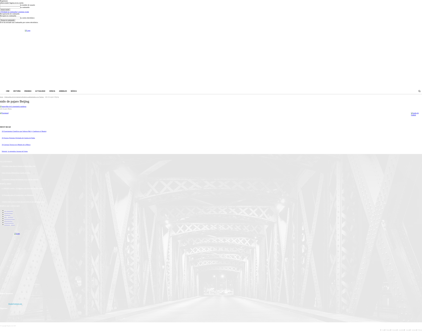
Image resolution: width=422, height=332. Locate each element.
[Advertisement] (180, 58)
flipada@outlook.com (15, 304)
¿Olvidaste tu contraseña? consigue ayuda (14, 12)
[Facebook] (408, 25)
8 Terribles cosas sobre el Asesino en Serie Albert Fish (18, 166)
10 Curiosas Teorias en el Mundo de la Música (16, 145)
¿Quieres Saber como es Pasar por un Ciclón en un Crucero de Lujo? (23, 202)
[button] (419, 91)
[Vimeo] (417, 25)
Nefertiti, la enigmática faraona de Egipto (15, 151)
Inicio (1, 97)
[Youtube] (420, 25)
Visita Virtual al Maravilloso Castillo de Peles (16, 173)
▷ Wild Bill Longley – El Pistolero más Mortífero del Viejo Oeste (22, 188)
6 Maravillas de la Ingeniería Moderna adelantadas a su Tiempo (24, 97)
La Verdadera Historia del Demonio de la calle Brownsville (20, 179)
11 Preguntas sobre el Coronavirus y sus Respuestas (18, 195)
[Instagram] (411, 25)
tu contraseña (24, 7)
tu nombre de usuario (27, 5)
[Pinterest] (13, 314)
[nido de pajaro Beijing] (211, 107)
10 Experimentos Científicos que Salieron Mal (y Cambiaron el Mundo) (24, 131)
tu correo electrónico (27, 18)
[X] (414, 25)
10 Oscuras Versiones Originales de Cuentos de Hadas (18, 138)
